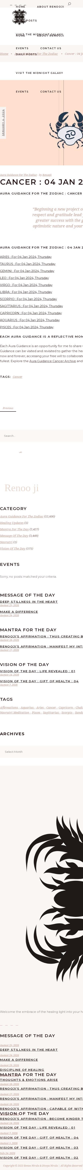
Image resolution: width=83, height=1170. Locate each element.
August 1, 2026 (9, 1143)
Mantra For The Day (14, 529)
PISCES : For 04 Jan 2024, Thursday (26, 327)
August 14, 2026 (9, 674)
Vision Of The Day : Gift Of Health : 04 (39, 681)
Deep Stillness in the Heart (29, 602)
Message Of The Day (14, 536)
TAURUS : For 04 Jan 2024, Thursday (27, 264)
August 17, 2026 (9, 650)
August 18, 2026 (9, 640)
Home (4, 54)
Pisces (36, 712)
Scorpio (66, 712)
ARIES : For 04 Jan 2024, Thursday (26, 257)
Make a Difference (19, 612)
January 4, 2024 (2, 122)
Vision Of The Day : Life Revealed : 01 (37, 671)
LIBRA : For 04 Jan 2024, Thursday (26, 292)
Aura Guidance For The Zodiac (18, 175)
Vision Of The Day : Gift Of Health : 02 (39, 1158)
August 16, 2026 (9, 1104)
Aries (40, 707)
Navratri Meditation (14, 712)
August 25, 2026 (9, 605)
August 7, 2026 (9, 684)
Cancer (17, 377)
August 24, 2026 (9, 615)
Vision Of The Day (12, 548)
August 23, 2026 (9, 1065)
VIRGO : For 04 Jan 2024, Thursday (26, 285)
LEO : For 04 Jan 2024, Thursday (24, 278)
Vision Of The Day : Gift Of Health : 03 (39, 1148)
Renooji (47, 175)
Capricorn (66, 707)
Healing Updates (12, 523)
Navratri (6, 542)
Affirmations (9, 707)
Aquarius (27, 707)
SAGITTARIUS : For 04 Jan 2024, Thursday (31, 306)
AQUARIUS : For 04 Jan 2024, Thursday (30, 320)
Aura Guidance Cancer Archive (52, 361)
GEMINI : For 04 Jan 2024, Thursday (27, 271)
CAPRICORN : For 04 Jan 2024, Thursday (31, 313)
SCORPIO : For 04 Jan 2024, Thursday (28, 299)
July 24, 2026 (7, 1153)
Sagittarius (51, 712)
